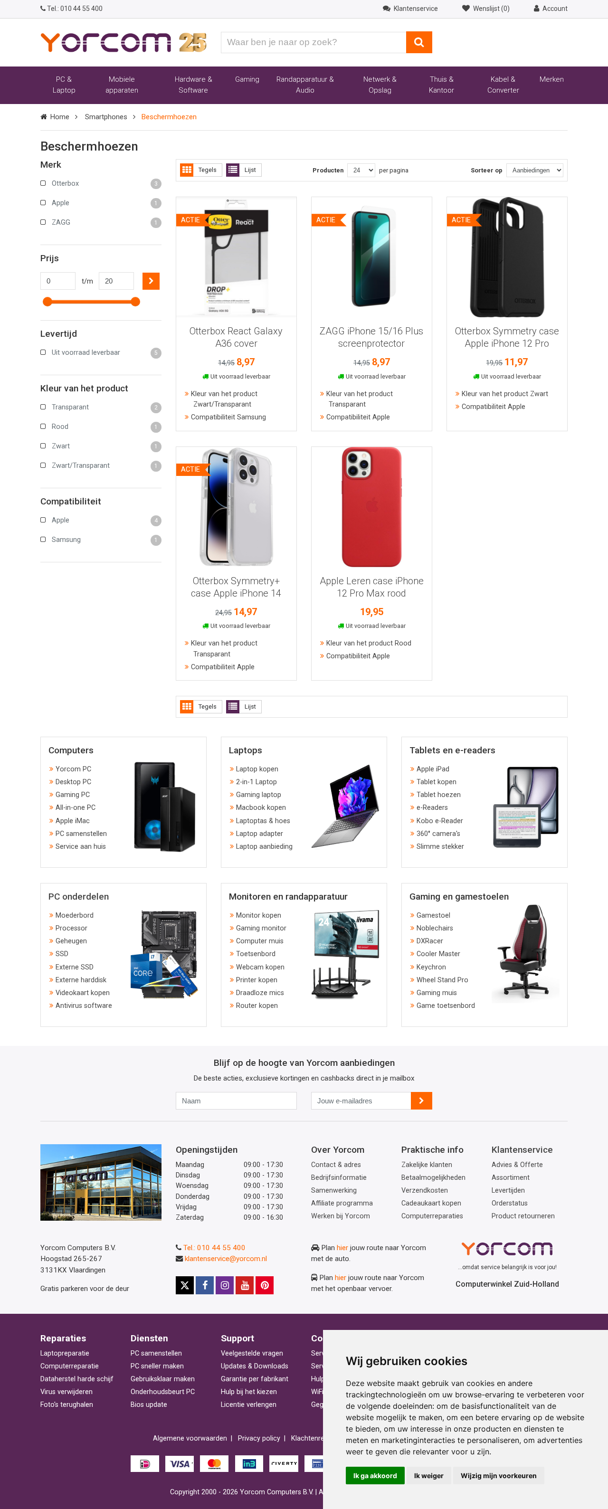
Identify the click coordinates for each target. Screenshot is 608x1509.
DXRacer (430, 941)
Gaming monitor (261, 928)
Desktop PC (73, 782)
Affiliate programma (342, 1203)
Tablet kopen (436, 782)
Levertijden (508, 1190)
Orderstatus (510, 1203)
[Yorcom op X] (185, 1285)
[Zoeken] (419, 42)
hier (342, 1247)
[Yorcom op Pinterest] (265, 1285)
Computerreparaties (432, 1216)
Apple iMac (73, 821)
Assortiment (511, 1178)
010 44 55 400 (75, 8)
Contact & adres (336, 1165)
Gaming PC (73, 795)
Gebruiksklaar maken (163, 1379)
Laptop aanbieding (264, 847)
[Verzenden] (421, 1101)
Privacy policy (259, 1438)
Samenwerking (334, 1190)
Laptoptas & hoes (263, 821)
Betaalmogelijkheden (433, 1178)
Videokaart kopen (83, 993)
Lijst (250, 169)
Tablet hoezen (439, 795)
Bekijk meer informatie (236, 253)
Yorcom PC (73, 769)
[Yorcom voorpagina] (123, 42)
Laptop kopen (257, 769)
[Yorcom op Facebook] (205, 1285)
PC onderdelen (78, 896)
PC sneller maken (157, 1366)
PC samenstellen (81, 834)
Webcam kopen (260, 967)
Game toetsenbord (446, 1006)
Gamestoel (433, 915)
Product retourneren (523, 1216)
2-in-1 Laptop (256, 782)
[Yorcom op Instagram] (225, 1285)
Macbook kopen (261, 808)
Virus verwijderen (66, 1392)
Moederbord (75, 915)
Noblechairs (435, 928)
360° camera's (438, 834)
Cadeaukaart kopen (431, 1203)
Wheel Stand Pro (442, 980)
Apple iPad (433, 769)
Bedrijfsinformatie (339, 1178)
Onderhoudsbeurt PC (163, 1392)
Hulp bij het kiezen (249, 1392)
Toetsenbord (256, 954)
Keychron (431, 967)
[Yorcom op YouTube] (245, 1285)
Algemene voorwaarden (190, 1438)
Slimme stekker (440, 847)
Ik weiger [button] (429, 1475)
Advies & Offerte (517, 1165)
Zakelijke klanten (426, 1165)
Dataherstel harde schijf (77, 1379)
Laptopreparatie (64, 1353)
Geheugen (71, 941)
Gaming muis (437, 993)
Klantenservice (522, 1149)
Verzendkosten (424, 1190)
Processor (71, 928)
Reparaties (63, 1338)
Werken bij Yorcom (340, 1216)
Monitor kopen (258, 915)
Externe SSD (75, 967)
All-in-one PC (75, 808)
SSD (62, 954)
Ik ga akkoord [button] (375, 1475)
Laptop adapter (259, 834)
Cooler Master (438, 954)
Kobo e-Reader (440, 821)
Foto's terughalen (66, 1405)
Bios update (149, 1405)
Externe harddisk (81, 980)
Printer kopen (256, 980)
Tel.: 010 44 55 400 (214, 1247)
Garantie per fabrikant (254, 1379)
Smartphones (106, 117)
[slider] (47, 301)
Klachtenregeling (316, 1438)
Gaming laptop (258, 795)
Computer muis (260, 941)
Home (59, 117)
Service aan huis (81, 847)
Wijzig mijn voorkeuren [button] (499, 1475)
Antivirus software (84, 1006)
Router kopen (257, 1006)
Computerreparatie (69, 1366)
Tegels (208, 169)
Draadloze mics (260, 993)
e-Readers (432, 808)
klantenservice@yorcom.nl (226, 1258)
